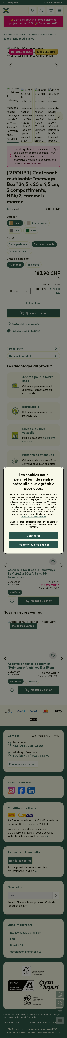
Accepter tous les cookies (33, 544)
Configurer (33, 535)
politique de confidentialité (33, 516)
